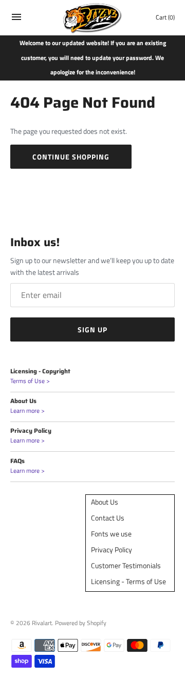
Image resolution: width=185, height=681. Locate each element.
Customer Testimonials (126, 565)
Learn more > (27, 410)
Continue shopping (70, 156)
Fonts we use (111, 533)
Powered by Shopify (80, 623)
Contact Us (107, 517)
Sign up (92, 329)
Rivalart (42, 623)
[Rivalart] (93, 17)
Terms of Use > (30, 381)
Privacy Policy (111, 549)
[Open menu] (16, 19)
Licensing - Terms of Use (128, 581)
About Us (104, 501)
